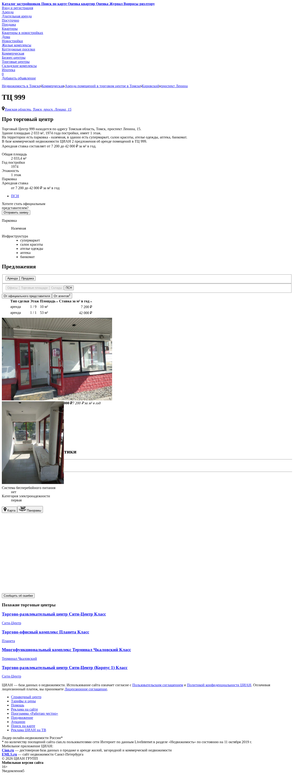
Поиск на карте (23, 726)
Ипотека (8, 70)
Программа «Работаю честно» (34, 713)
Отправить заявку (16, 212)
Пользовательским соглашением (157, 685)
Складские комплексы (19, 66)
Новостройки (12, 41)
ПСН (15, 196)
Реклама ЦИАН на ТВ (28, 730)
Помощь (17, 705)
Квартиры (10, 29)
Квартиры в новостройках (22, 33)
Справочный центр (26, 697)
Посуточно (10, 20)
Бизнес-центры (13, 57)
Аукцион (18, 722)
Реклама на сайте (24, 709)
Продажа (9, 24)
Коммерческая (13, 53)
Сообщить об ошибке (18, 595)
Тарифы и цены (23, 701)
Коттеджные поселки (18, 49)
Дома (6, 37)
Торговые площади (34, 288)
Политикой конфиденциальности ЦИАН (219, 685)
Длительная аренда (17, 16)
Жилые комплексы (16, 45)
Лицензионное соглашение (86, 689)
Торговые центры (16, 62)
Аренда (8, 12)
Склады (56, 288)
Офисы (12, 288)
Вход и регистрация (17, 8)
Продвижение (22, 718)
